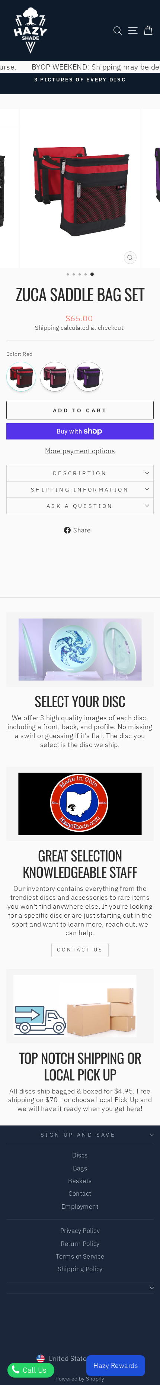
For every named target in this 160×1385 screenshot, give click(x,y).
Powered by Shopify (79, 1378)
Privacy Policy (80, 1231)
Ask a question (80, 505)
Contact (79, 1193)
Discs (79, 1155)
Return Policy (80, 1244)
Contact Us (80, 949)
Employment (80, 1206)
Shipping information (80, 489)
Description (80, 473)
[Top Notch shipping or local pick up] (80, 1006)
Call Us (34, 1370)
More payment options (80, 451)
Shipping (47, 327)
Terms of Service (80, 1256)
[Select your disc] (80, 649)
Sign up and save (78, 1134)
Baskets (80, 1181)
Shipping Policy (80, 1269)
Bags (80, 1168)
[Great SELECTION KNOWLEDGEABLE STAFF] (80, 804)
